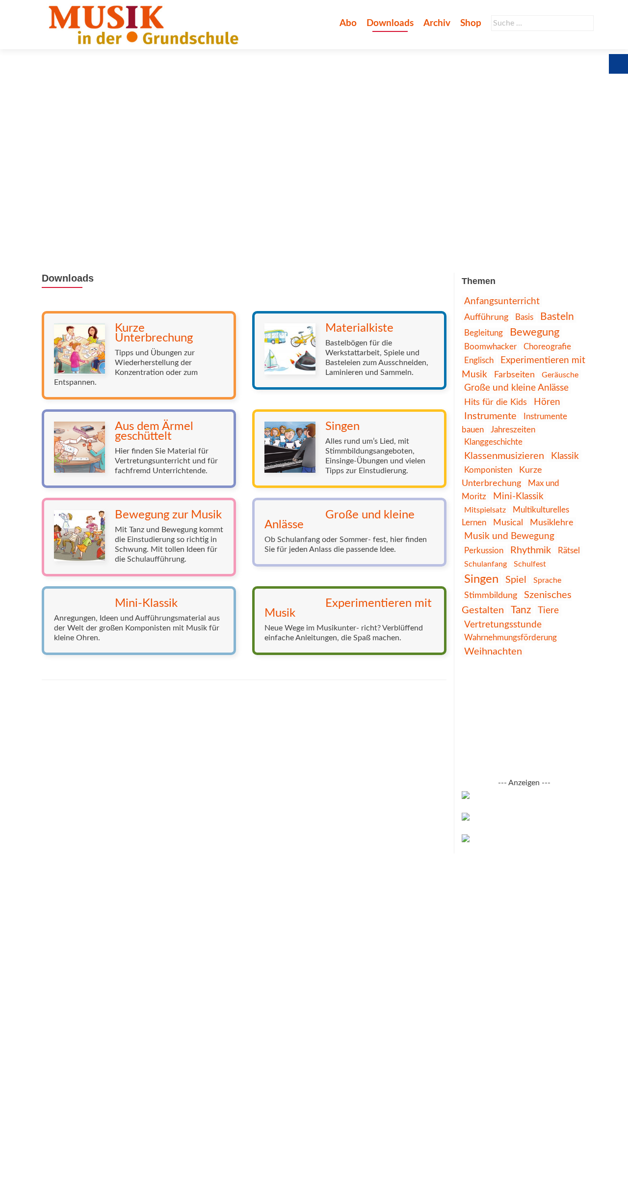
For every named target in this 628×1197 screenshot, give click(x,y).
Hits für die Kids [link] (495, 402)
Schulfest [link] (530, 564)
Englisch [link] (479, 360)
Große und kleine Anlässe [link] (516, 388)
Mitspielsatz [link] (485, 510)
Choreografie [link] (547, 346)
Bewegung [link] (534, 332)
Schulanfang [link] (485, 564)
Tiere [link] (548, 610)
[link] (145, 24)
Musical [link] (508, 522)
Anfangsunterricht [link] (502, 301)
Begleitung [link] (483, 333)
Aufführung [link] (486, 317)
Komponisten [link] (488, 470)
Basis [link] (524, 317)
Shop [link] (470, 23)
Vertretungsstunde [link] (503, 624)
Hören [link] (547, 402)
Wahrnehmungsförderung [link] (510, 638)
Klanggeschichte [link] (493, 442)
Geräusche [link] (560, 375)
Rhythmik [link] (530, 550)
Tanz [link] (521, 610)
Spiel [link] (515, 580)
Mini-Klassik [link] (518, 496)
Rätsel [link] (569, 551)
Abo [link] (348, 23)
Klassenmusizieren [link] (504, 456)
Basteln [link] (557, 317)
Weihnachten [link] (493, 651)
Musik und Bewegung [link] (509, 536)
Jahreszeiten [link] (513, 430)
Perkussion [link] (483, 551)
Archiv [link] (436, 23)
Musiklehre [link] (552, 522)
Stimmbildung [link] (490, 595)
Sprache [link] (547, 580)
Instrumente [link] (490, 416)
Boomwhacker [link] (490, 347)
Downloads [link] (390, 23)
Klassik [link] (565, 456)
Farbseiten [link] (514, 374)
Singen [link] (481, 579)
